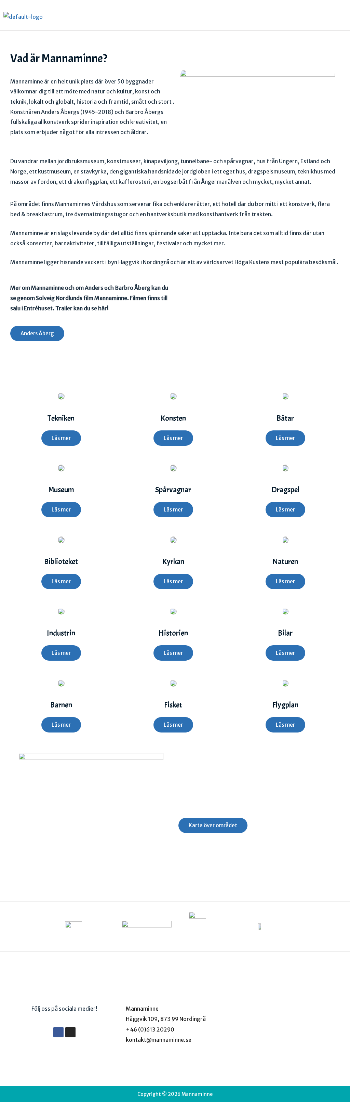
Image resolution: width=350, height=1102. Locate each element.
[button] (341, 16)
